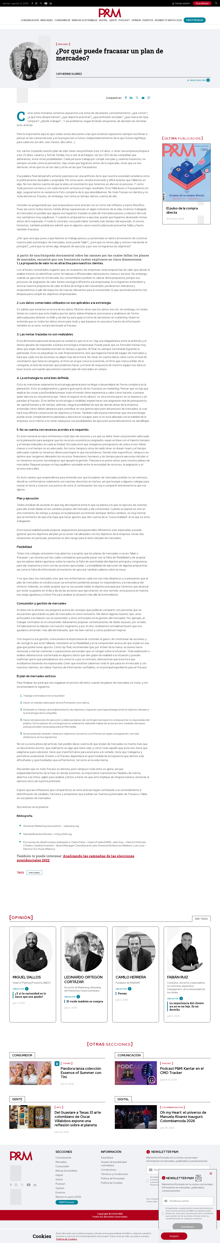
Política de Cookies (66, 1239)
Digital (103, 20)
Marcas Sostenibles (84, 20)
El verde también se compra (85, 1001)
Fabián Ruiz (177, 977)
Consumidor (62, 20)
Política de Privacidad (112, 1178)
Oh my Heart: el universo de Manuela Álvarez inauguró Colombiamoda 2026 (183, 1116)
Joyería (66, 1063)
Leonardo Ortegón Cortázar (83, 979)
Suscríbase (202, 3)
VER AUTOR (18, 989)
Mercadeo (46, 20)
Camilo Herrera (131, 977)
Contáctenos (108, 1169)
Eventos (148, 20)
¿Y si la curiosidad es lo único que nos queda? (30, 995)
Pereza (122, 993)
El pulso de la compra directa (182, 210)
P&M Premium (194, 20)
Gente (113, 20)
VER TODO (201, 918)
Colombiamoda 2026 (172, 1107)
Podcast (124, 20)
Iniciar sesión (182, 3)
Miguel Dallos (27, 977)
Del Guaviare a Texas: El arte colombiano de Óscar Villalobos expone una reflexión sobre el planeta (78, 1118)
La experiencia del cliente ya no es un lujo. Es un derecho (186, 1006)
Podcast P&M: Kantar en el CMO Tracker (182, 1070)
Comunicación (30, 20)
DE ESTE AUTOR (197, 80)
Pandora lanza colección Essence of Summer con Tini (81, 1072)
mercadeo (34, 872)
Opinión (136, 20)
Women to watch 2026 (168, 20)
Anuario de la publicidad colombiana (114, 1163)
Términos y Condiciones (114, 1174)
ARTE (58, 1107)
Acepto (174, 1236)
